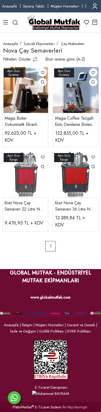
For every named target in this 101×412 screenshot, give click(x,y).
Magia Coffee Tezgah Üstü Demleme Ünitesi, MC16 (74, 121)
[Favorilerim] (86, 22)
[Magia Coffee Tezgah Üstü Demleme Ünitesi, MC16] (76, 90)
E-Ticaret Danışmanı (51, 387)
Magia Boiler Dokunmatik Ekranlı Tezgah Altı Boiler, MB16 (21, 121)
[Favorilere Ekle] (43, 72)
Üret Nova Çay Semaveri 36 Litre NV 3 (74, 206)
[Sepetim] (94, 22)
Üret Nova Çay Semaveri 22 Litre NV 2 (24, 206)
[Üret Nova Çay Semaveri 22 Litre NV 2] (25, 174)
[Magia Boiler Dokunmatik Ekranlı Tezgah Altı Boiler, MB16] (25, 90)
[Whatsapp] (14, 397)
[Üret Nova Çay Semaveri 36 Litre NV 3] (76, 174)
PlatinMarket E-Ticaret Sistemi (37, 407)
